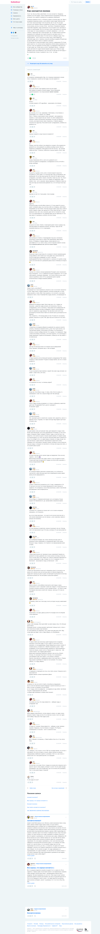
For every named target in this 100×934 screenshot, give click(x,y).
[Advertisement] (81, 25)
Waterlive (32, 863)
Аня (31, 73)
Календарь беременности (43, 925)
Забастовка (33, 788)
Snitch (31, 816)
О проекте (29, 923)
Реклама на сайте (15, 38)
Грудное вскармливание (40, 908)
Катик (32, 776)
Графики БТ (55, 925)
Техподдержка (14, 35)
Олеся (32, 680)
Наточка (33, 427)
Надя (31, 908)
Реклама (36, 923)
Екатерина (35, 250)
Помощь (41, 923)
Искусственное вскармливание (42, 816)
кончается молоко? (32, 797)
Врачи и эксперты (31, 925)
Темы (60, 925)
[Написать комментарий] (47, 69)
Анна (32, 747)
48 (35, 58)
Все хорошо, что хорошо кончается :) (37, 800)
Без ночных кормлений (58, 788)
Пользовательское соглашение (52, 923)
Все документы (78, 923)
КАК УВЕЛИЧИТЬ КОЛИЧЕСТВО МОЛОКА (38, 810)
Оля (31, 6)
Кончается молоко (32, 804)
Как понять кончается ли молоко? (36, 807)
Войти (87, 2)
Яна (31, 620)
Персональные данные (67, 923)
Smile (32, 284)
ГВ (33, 6)
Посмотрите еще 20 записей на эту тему (41, 63)
